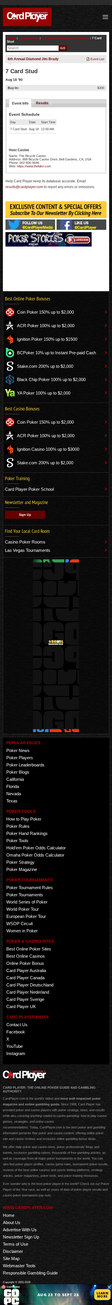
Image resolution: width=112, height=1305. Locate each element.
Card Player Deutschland (29, 984)
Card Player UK (21, 1006)
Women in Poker (22, 930)
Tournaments (29, 38)
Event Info (20, 103)
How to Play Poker (23, 819)
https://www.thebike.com (34, 166)
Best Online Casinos (25, 956)
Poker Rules (18, 826)
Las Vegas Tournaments (27, 550)
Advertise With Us (20, 1229)
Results (42, 103)
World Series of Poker (26, 901)
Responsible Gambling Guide (30, 1272)
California (15, 779)
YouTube (14, 1046)
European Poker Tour (26, 916)
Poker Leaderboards (25, 764)
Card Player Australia (26, 970)
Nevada (13, 793)
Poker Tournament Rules (29, 887)
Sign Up (25, 514)
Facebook (15, 1031)
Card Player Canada (25, 977)
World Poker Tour (22, 909)
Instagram (15, 1053)
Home (11, 38)
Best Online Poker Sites (28, 948)
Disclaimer (13, 1251)
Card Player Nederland (27, 992)
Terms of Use (15, 1244)
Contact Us (17, 1024)
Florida (12, 786)
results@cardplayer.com (24, 187)
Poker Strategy (20, 862)
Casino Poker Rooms (25, 541)
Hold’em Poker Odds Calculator (36, 847)
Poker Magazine (21, 869)
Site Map (11, 1258)
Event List (97, 59)
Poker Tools (17, 840)
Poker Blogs (17, 772)
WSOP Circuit (19, 923)
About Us (11, 1222)
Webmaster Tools (19, 1265)
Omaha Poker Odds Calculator (35, 855)
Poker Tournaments (24, 894)
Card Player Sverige (25, 999)
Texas (12, 800)
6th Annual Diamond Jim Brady (65, 38)
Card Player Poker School (29, 489)
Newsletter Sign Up (21, 1236)
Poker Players (19, 757)
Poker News (18, 750)
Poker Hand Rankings (27, 833)
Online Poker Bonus (25, 963)
